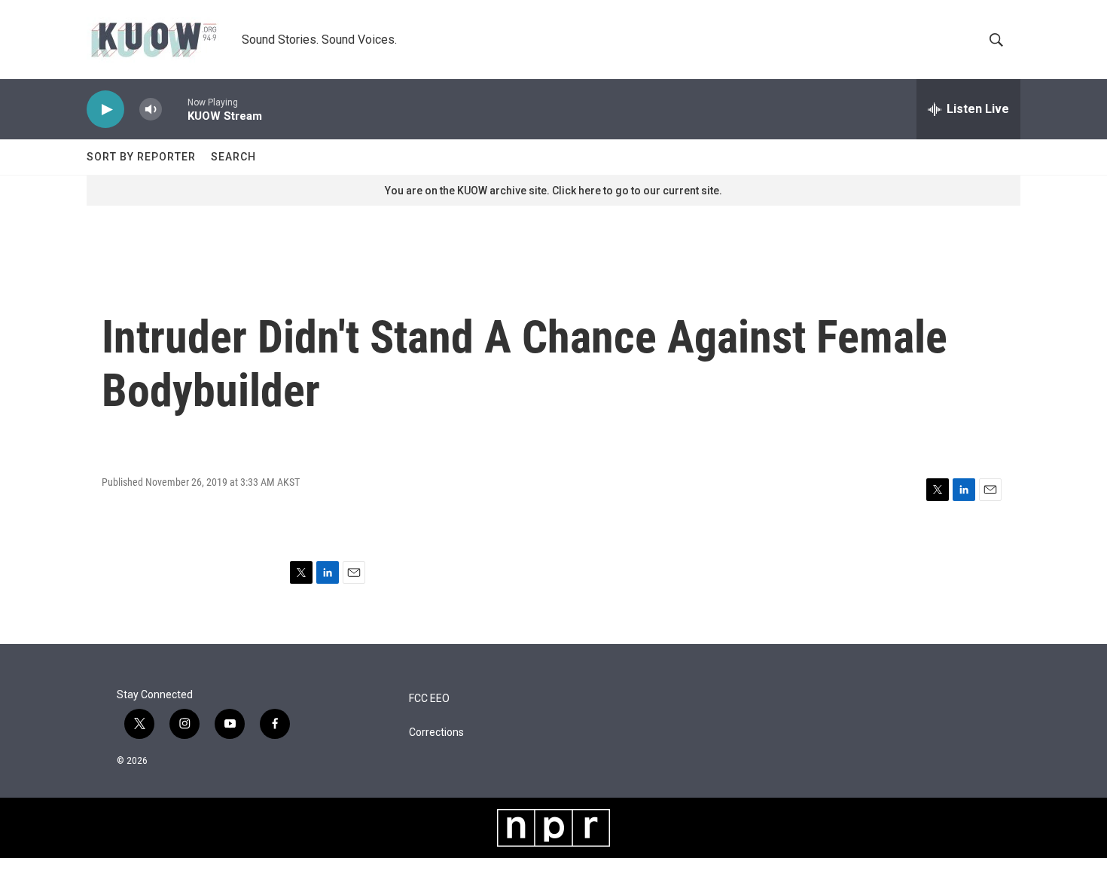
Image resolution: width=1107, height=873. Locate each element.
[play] (105, 109)
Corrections (436, 732)
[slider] (174, 109)
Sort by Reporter (141, 157)
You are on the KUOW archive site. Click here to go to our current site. (553, 191)
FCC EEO (429, 698)
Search (233, 157)
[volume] (150, 110)
